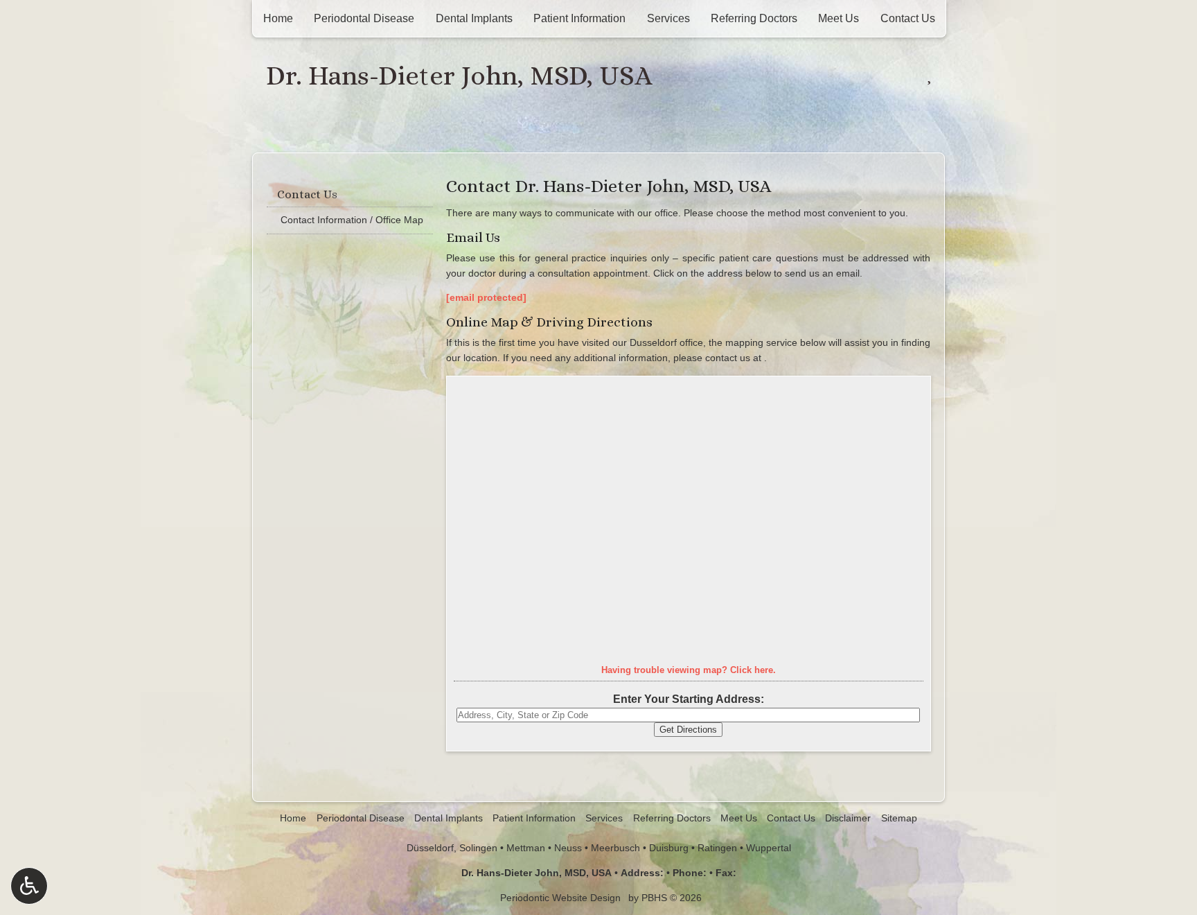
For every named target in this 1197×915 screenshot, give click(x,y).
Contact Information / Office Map (352, 219)
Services (668, 18)
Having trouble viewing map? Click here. (688, 670)
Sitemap (899, 818)
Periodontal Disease (364, 18)
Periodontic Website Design (560, 897)
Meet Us (838, 18)
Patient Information (579, 18)
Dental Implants (474, 18)
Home (278, 18)
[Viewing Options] (29, 886)
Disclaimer (848, 818)
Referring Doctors (754, 18)
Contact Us (907, 18)
